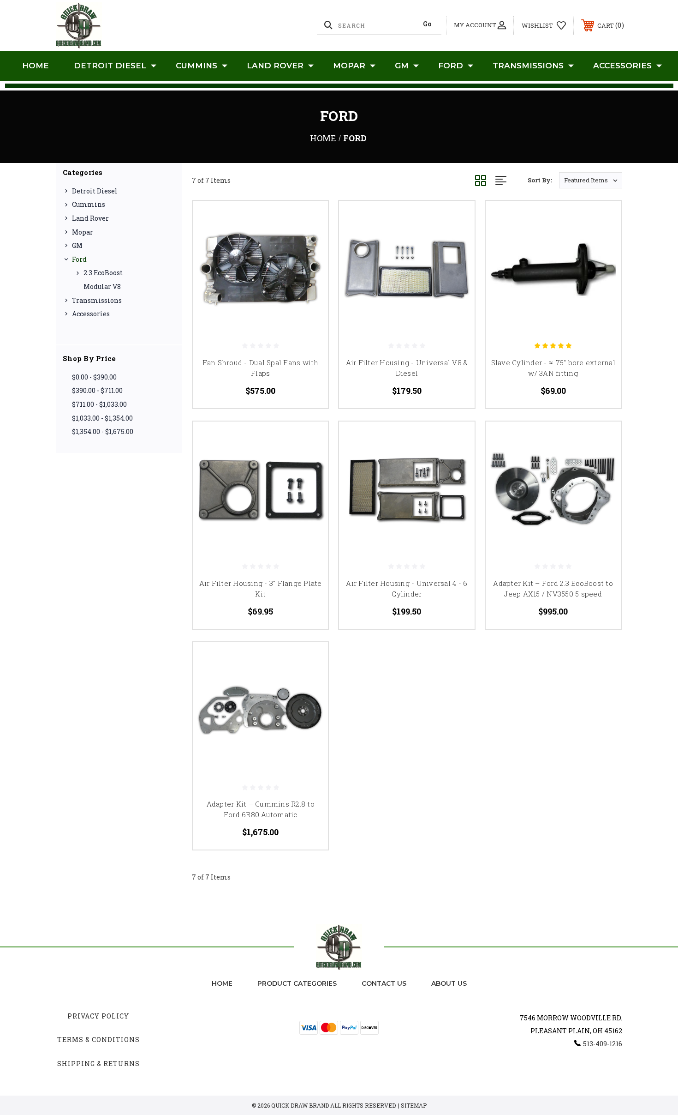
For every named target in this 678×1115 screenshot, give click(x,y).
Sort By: (540, 180)
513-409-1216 (602, 1043)
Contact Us (384, 983)
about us (449, 983)
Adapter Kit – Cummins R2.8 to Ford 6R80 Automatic (261, 809)
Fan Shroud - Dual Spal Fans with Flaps (260, 368)
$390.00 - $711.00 (97, 390)
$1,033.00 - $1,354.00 (102, 418)
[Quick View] (309, 219)
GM (402, 65)
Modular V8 (102, 286)
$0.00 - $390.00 (94, 377)
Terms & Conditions (98, 1039)
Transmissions (528, 65)
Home (35, 65)
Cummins (196, 65)
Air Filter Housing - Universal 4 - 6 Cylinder (406, 588)
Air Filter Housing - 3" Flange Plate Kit (260, 588)
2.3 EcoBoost (103, 272)
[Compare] (309, 266)
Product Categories (297, 983)
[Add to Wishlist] (309, 243)
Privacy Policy (98, 1016)
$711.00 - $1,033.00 (99, 404)
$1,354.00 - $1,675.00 (102, 431)
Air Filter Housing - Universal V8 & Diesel (407, 368)
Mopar (349, 65)
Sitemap (414, 1105)
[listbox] (590, 180)
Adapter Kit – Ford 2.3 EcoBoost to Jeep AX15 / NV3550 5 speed (553, 588)
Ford (450, 65)
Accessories (622, 65)
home (222, 983)
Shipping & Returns (98, 1063)
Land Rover (275, 65)
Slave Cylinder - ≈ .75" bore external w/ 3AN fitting (553, 368)
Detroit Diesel (110, 65)
